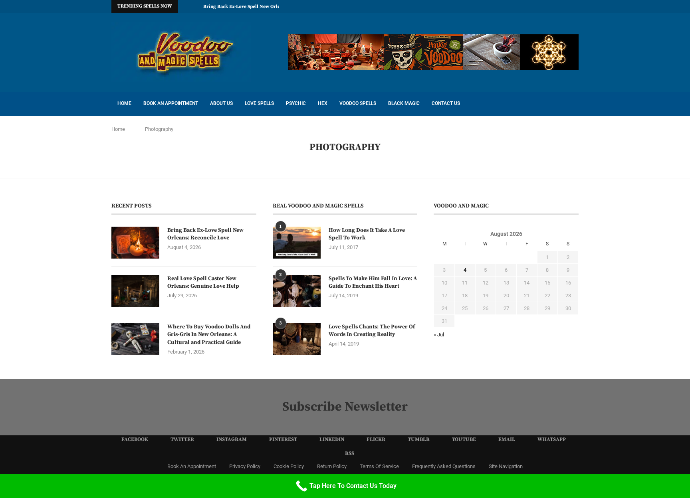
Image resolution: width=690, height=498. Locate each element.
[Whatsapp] (567, 6)
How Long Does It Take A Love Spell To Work (367, 234)
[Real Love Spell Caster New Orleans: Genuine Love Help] (135, 291)
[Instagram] (503, 6)
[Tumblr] (540, 6)
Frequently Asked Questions (444, 466)
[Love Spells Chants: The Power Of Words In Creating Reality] (297, 339)
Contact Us (446, 103)
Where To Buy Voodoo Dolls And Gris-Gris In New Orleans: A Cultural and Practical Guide (208, 334)
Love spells (259, 103)
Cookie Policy (289, 466)
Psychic (296, 103)
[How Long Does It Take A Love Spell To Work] (297, 243)
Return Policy (332, 466)
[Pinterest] (512, 6)
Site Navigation (506, 466)
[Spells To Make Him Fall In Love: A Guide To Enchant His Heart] (297, 291)
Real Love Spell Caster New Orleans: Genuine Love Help (203, 282)
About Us (221, 103)
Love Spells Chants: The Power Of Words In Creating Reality (372, 330)
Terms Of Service (379, 466)
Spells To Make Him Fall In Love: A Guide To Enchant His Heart (373, 282)
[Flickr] (531, 6)
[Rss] (577, 6)
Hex (322, 103)
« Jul (439, 335)
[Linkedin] (521, 6)
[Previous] (185, 6)
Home (124, 103)
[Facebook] (485, 6)
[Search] (575, 103)
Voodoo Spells (357, 103)
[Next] (195, 6)
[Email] (558, 6)
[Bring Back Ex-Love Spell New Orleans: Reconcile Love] (135, 243)
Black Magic (404, 103)
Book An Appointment (170, 103)
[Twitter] (494, 6)
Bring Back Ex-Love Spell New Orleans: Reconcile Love (263, 7)
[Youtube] (549, 6)
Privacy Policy (244, 466)
